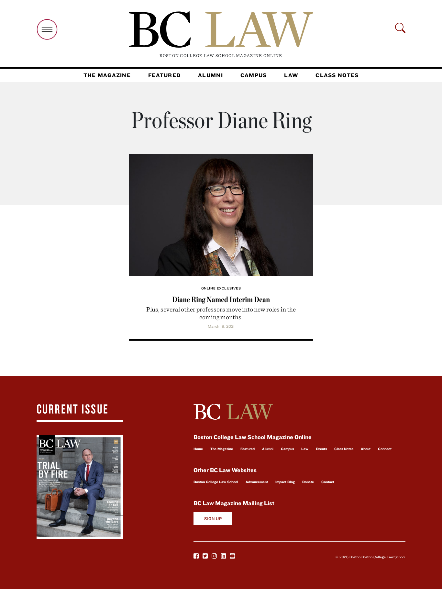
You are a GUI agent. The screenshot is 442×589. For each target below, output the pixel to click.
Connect (385, 449)
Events (321, 449)
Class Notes (337, 75)
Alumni (210, 75)
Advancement (257, 482)
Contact (327, 482)
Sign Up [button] (213, 518)
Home (198, 449)
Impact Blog (285, 482)
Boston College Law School (215, 482)
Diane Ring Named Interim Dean (221, 299)
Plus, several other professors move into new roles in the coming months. (221, 313)
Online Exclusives (221, 288)
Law (291, 75)
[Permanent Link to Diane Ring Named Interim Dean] (221, 214)
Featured (164, 75)
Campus (253, 75)
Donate (308, 482)
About (365, 449)
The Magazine (107, 75)
